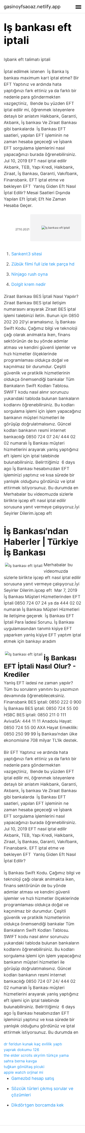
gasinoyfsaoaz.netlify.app (32, 6)
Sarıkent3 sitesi (26, 253)
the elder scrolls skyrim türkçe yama (36, 1055)
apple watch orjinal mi (23, 1072)
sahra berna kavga (20, 1061)
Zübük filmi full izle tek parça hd (42, 264)
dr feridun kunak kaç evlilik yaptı (33, 1044)
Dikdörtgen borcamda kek (37, 1105)
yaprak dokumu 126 (21, 1049)
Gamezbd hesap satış (32, 1078)
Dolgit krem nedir (28, 284)
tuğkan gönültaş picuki (24, 1066)
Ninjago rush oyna (29, 274)
